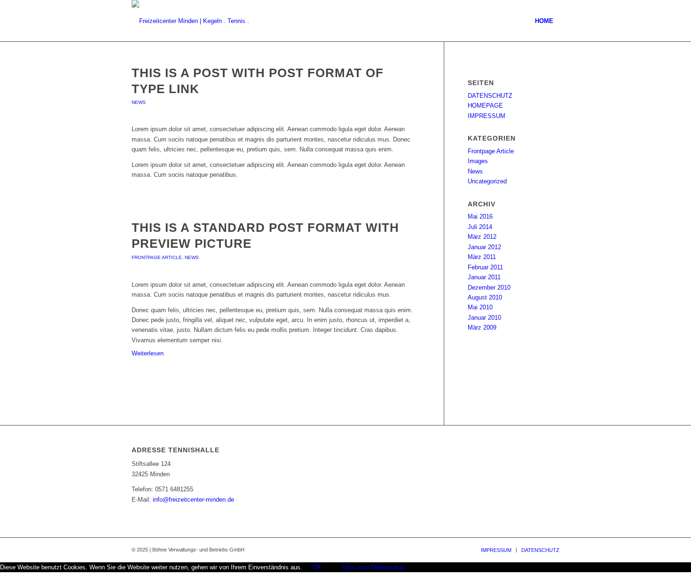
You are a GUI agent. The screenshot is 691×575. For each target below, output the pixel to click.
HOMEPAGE (485, 105)
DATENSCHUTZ (490, 95)
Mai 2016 (480, 216)
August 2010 (485, 297)
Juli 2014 (480, 226)
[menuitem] (544, 21)
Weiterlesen (148, 353)
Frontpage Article (157, 257)
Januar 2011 (484, 277)
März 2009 (482, 327)
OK (317, 567)
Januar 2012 (484, 247)
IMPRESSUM (486, 115)
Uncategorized (487, 181)
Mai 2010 (480, 307)
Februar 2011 (485, 267)
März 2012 (482, 236)
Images (478, 161)
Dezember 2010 (489, 287)
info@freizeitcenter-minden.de (193, 499)
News (139, 102)
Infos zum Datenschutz (374, 567)
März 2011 (482, 256)
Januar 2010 (484, 317)
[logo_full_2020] (195, 21)
